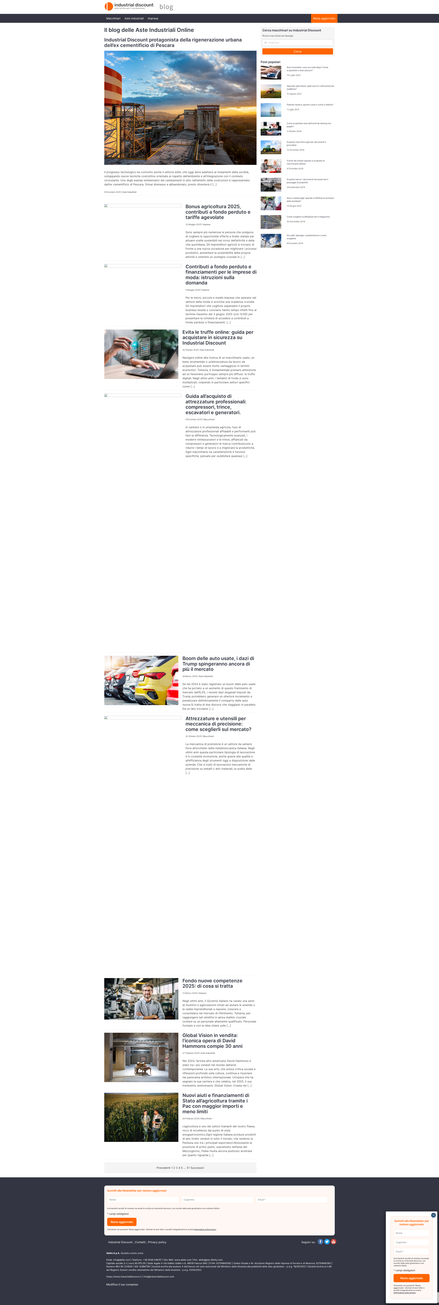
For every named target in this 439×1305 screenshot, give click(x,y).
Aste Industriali (134, 18)
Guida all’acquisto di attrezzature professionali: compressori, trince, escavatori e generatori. (216, 404)
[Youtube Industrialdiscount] (333, 1243)
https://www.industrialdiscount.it (124, 1276)
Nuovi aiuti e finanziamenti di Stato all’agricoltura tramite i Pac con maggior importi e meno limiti (215, 1103)
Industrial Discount (120, 1242)
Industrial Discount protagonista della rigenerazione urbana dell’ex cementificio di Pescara (173, 42)
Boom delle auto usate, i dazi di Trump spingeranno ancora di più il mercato (218, 663)
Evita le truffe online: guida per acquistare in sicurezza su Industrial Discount (217, 337)
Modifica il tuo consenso (122, 1284)
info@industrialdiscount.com (159, 1276)
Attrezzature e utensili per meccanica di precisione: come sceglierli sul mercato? (218, 724)
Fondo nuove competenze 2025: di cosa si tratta (212, 983)
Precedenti (163, 1167)
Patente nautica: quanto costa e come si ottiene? (310, 104)
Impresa (153, 18)
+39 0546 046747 (152, 1259)
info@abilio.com (121, 1259)
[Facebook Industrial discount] (320, 1243)
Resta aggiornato (324, 18)
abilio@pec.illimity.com (211, 1259)
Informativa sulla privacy (205, 1229)
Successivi (197, 1167)
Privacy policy (157, 1242)
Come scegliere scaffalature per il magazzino (308, 216)
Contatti (140, 1242)
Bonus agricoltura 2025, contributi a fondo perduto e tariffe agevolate (218, 212)
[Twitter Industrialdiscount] (327, 1243)
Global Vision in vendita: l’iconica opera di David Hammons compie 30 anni (212, 1040)
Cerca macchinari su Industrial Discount (291, 30)
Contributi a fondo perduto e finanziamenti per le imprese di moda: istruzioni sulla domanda (221, 275)
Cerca (297, 51)
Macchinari (113, 18)
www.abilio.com (183, 1259)
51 (188, 1167)
